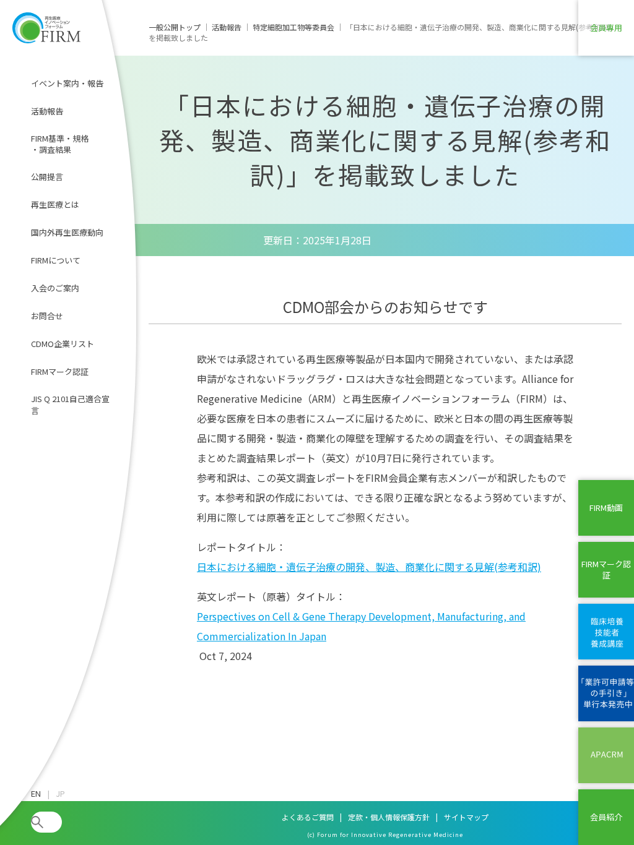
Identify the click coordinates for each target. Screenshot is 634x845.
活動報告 (47, 111)
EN (36, 793)
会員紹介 (606, 817)
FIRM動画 (606, 507)
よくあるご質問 (308, 817)
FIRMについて (55, 260)
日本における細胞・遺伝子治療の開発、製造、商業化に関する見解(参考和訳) (369, 566)
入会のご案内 (55, 288)
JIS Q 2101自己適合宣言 (70, 404)
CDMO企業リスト (62, 344)
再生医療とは (55, 204)
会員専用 (606, 27)
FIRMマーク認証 (60, 371)
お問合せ (47, 316)
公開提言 (47, 176)
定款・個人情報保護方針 (389, 817)
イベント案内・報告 (67, 83)
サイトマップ (466, 817)
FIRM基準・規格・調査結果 (60, 143)
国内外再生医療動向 (67, 232)
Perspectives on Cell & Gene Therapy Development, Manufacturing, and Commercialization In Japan (361, 626)
